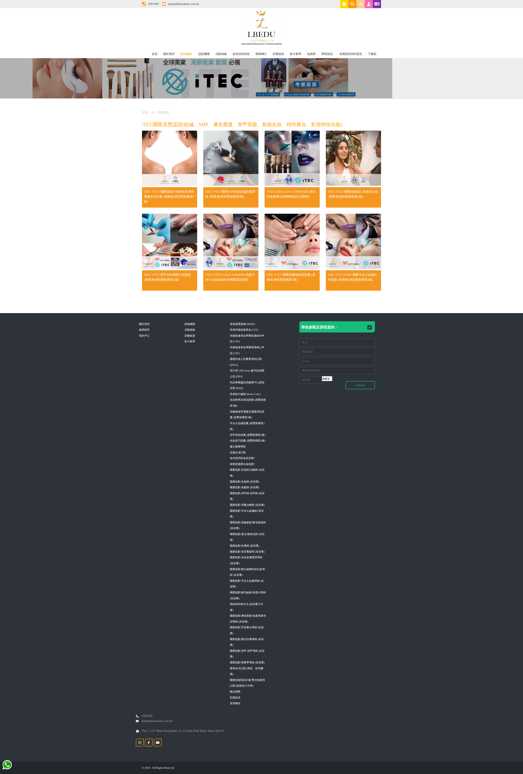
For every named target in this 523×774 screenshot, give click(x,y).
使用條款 (235, 703)
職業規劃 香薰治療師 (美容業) (247, 504)
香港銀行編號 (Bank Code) (245, 394)
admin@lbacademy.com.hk (183, 4)
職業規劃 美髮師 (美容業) (244, 487)
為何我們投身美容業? (242, 458)
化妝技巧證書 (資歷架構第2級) (247, 440)
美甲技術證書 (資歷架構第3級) (247, 434)
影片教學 (295, 54)
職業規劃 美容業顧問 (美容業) (247, 551)
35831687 (153, 4)
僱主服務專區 (238, 446)
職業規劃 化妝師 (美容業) (244, 481)
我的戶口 (144, 335)
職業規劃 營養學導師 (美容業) (247, 662)
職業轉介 (261, 54)
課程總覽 (186, 54)
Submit (360, 385)
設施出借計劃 (238, 452)
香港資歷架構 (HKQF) (242, 324)
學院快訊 (327, 54)
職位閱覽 (235, 691)
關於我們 (169, 54)
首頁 (155, 54)
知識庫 (311, 54)
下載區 (372, 54)
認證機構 (204, 54)
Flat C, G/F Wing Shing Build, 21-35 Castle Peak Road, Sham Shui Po (182, 730)
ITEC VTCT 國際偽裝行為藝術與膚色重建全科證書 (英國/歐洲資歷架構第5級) (169, 196)
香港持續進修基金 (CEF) (244, 329)
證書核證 (278, 54)
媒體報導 (144, 329)
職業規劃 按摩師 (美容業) (244, 545)
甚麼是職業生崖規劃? (242, 464)
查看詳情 (170, 159)
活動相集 (221, 54)
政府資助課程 (241, 54)
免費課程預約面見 (350, 54)
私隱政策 (235, 697)
